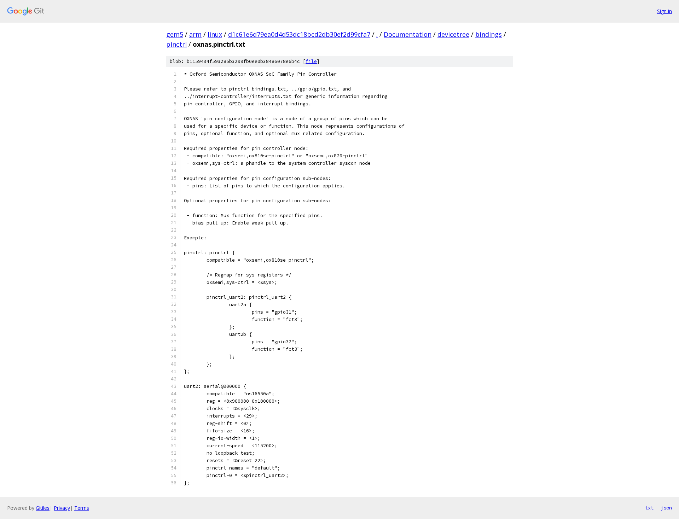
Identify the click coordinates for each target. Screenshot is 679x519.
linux (215, 34)
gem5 (174, 34)
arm (195, 34)
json (666, 508)
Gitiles (43, 508)
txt (649, 508)
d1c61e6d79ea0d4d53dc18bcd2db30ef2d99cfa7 (299, 34)
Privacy (62, 508)
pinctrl (176, 44)
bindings (488, 34)
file (311, 61)
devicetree (453, 34)
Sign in (664, 11)
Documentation (407, 34)
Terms (81, 508)
